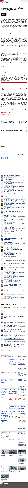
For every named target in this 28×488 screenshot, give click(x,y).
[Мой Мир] (7, 158)
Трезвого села (13, 67)
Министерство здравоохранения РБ (11, 154)
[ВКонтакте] (1, 158)
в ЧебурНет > (4, 4)
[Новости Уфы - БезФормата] (4, 1)
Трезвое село (3, 23)
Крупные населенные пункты (6, 112)
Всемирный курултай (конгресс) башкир (20, 27)
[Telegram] (5, 158)
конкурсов (22, 131)
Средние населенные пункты (6, 116)
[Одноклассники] (3, 158)
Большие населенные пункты (6, 114)
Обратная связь (3, 485)
